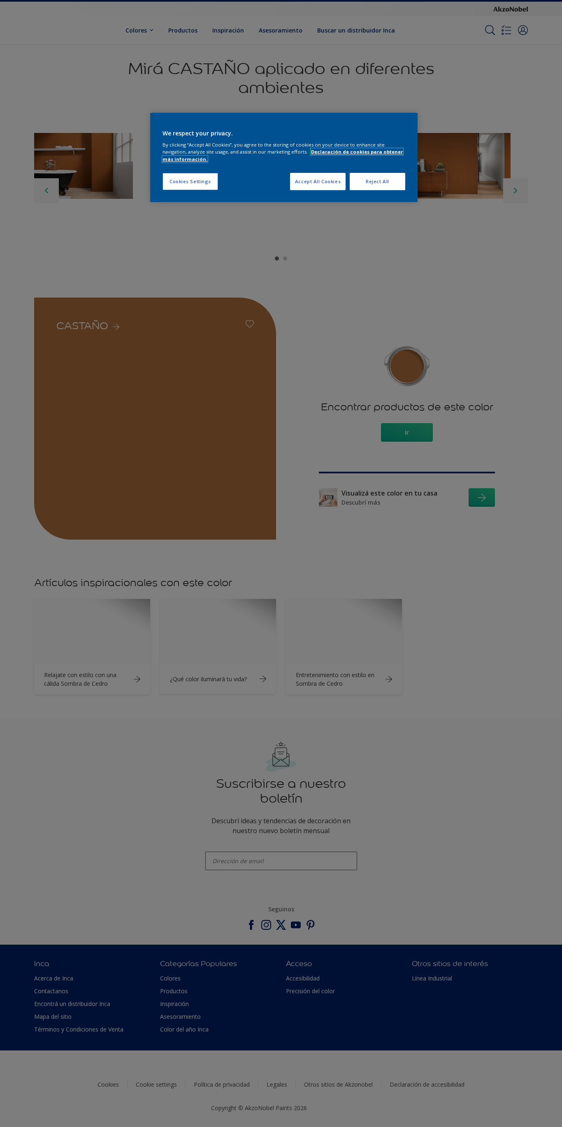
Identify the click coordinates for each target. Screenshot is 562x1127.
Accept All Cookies (318, 181)
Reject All (377, 181)
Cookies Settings (190, 181)
